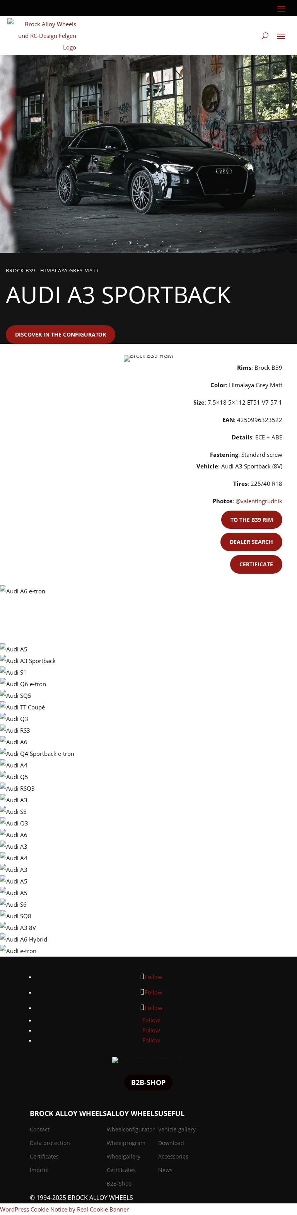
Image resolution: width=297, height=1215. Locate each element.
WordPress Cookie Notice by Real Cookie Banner (64, 1209)
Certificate (256, 564)
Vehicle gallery (177, 1129)
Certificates (44, 1156)
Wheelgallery (123, 1156)
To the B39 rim (251, 519)
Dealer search (251, 541)
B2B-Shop (148, 1082)
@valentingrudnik (259, 501)
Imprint (39, 1170)
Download (171, 1143)
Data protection (50, 1143)
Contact (40, 1129)
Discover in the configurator (60, 334)
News (165, 1170)
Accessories (173, 1156)
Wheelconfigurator (131, 1129)
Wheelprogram (126, 1143)
